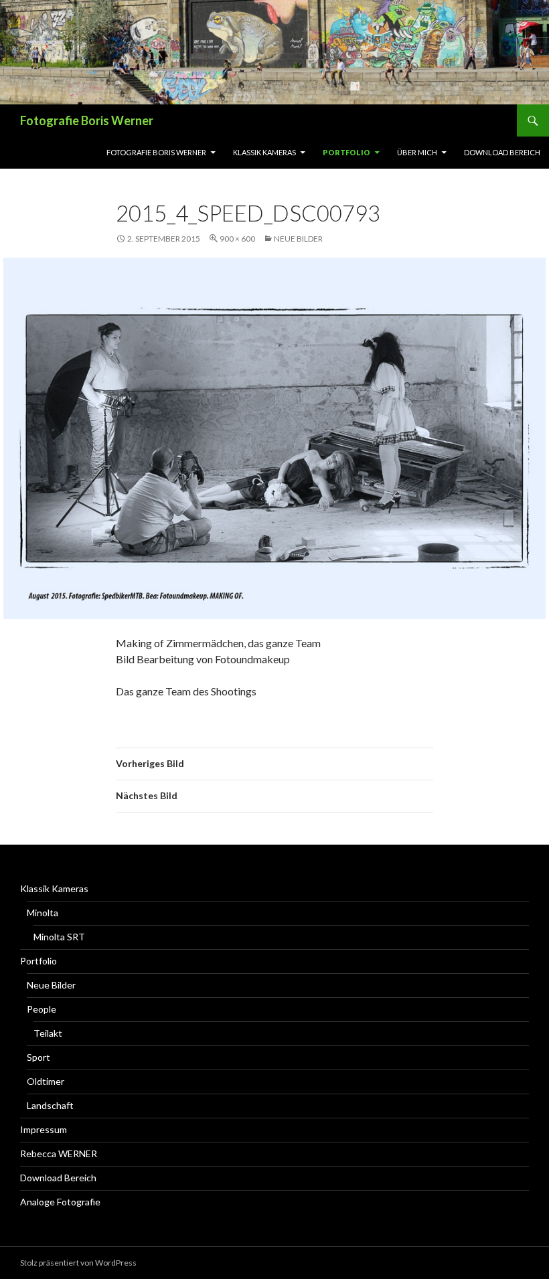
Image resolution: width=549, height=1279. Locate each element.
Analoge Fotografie (60, 1201)
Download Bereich (502, 152)
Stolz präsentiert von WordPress (78, 1263)
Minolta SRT (59, 936)
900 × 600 (237, 239)
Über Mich (417, 152)
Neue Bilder (298, 239)
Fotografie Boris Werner (86, 120)
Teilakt (47, 1033)
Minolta (42, 912)
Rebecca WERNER (58, 1153)
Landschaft (50, 1105)
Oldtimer (45, 1081)
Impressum (43, 1129)
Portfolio (346, 152)
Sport (38, 1057)
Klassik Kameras (264, 152)
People (41, 1009)
